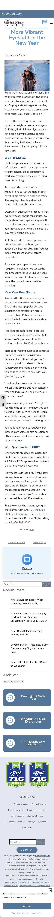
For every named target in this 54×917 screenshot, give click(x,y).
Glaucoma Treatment (16, 821)
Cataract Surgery (39, 804)
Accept (27, 906)
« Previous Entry (16, 542)
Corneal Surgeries (16, 810)
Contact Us (27, 827)
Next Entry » (39, 542)
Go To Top (27, 849)
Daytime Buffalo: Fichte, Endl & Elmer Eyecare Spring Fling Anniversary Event (29, 648)
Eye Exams (43, 821)
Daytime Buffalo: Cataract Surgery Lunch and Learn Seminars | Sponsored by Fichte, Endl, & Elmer (28, 617)
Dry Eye (31, 821)
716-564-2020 (38, 879)
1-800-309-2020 (12, 14)
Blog (32, 529)
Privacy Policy (35, 913)
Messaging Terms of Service (30, 886)
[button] (50, 890)
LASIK (23, 138)
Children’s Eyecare (35, 816)
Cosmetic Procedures (36, 810)
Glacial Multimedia (42, 856)
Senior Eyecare (17, 816)
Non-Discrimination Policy (27, 882)
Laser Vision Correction (18, 804)
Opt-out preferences (19, 913)
